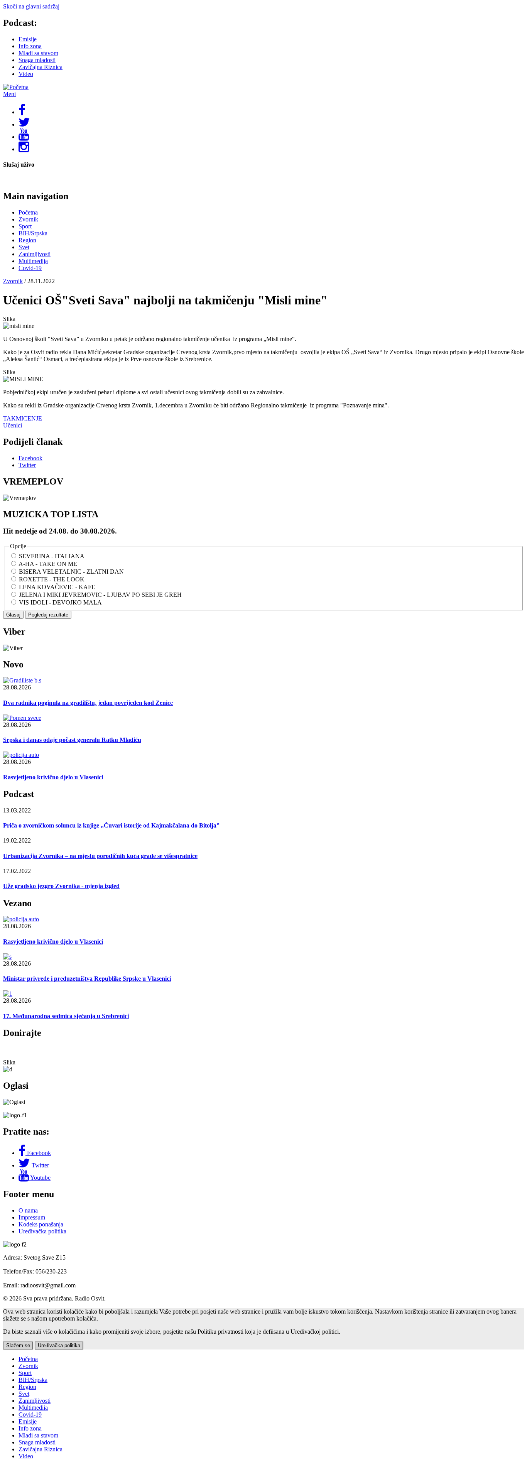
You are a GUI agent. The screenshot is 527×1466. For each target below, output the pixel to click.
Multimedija (33, 261)
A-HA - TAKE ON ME (48, 564)
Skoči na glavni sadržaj (31, 6)
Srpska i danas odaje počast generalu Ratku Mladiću (72, 739)
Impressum (32, 1217)
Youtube (40, 1177)
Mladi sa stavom (38, 53)
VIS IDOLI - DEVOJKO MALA (60, 602)
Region (27, 240)
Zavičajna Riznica (40, 67)
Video (26, 74)
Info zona (30, 46)
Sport (25, 226)
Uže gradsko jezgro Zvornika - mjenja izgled (61, 886)
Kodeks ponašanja (41, 1224)
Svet (24, 247)
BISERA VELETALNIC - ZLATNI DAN (71, 571)
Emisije (28, 39)
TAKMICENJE (22, 418)
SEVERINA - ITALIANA (51, 556)
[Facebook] (23, 1153)
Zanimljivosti (35, 254)
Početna (28, 212)
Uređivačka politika (42, 1231)
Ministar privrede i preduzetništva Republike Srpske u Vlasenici (87, 978)
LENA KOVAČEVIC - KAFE (57, 587)
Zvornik (28, 219)
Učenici (12, 425)
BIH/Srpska (33, 233)
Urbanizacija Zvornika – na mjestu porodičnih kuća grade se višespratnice (100, 856)
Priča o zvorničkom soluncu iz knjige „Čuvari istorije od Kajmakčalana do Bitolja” (111, 825)
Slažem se (18, 1345)
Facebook (39, 1153)
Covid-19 (30, 268)
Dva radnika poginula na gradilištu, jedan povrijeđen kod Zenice (88, 702)
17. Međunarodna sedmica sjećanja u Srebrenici (66, 1016)
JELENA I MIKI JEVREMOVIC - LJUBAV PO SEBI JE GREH (100, 594)
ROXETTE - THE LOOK (51, 579)
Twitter (40, 1165)
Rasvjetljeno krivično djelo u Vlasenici (53, 777)
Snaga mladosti (37, 60)
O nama (28, 1210)
